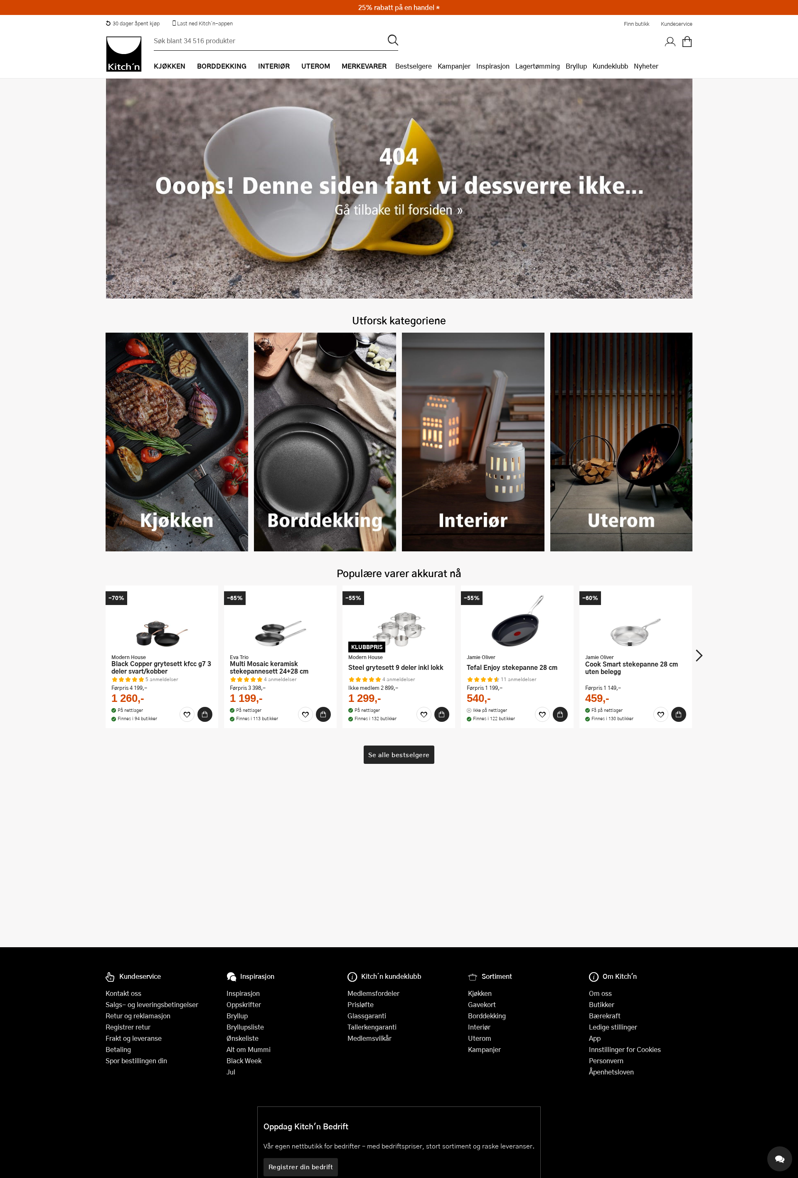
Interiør (479, 1027)
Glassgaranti (366, 1015)
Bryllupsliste (245, 1027)
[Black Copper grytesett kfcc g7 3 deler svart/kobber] (161, 620)
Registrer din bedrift (300, 1166)
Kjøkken (480, 993)
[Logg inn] (670, 42)
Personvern (606, 1060)
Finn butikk (636, 23)
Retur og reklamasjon (138, 1015)
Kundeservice (676, 23)
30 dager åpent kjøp (136, 23)
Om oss (600, 993)
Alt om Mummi (249, 1049)
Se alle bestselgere (399, 754)
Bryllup (576, 66)
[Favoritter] (187, 714)
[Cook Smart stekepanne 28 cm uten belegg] (635, 620)
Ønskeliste (243, 1038)
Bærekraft (605, 1015)
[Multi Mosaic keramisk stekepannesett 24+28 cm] (280, 620)
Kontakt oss (123, 993)
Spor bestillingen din (136, 1060)
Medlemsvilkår (369, 1038)
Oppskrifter (244, 1004)
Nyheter (646, 66)
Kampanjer (454, 66)
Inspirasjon (493, 66)
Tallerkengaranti (372, 1027)
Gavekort (482, 1004)
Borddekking (487, 1015)
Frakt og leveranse (134, 1038)
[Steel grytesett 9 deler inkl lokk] (398, 620)
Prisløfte (360, 1004)
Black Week (244, 1060)
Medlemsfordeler (373, 993)
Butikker (601, 1004)
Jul (231, 1072)
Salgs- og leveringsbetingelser (152, 1004)
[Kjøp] (204, 714)
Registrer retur (128, 1027)
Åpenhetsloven (611, 1072)
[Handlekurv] (687, 42)
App (595, 1038)
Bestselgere (413, 66)
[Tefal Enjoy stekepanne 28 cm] (517, 620)
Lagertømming (537, 66)
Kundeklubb (610, 66)
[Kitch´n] (124, 54)
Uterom (479, 1038)
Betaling (118, 1049)
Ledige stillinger (613, 1027)
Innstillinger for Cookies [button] (625, 1049)
